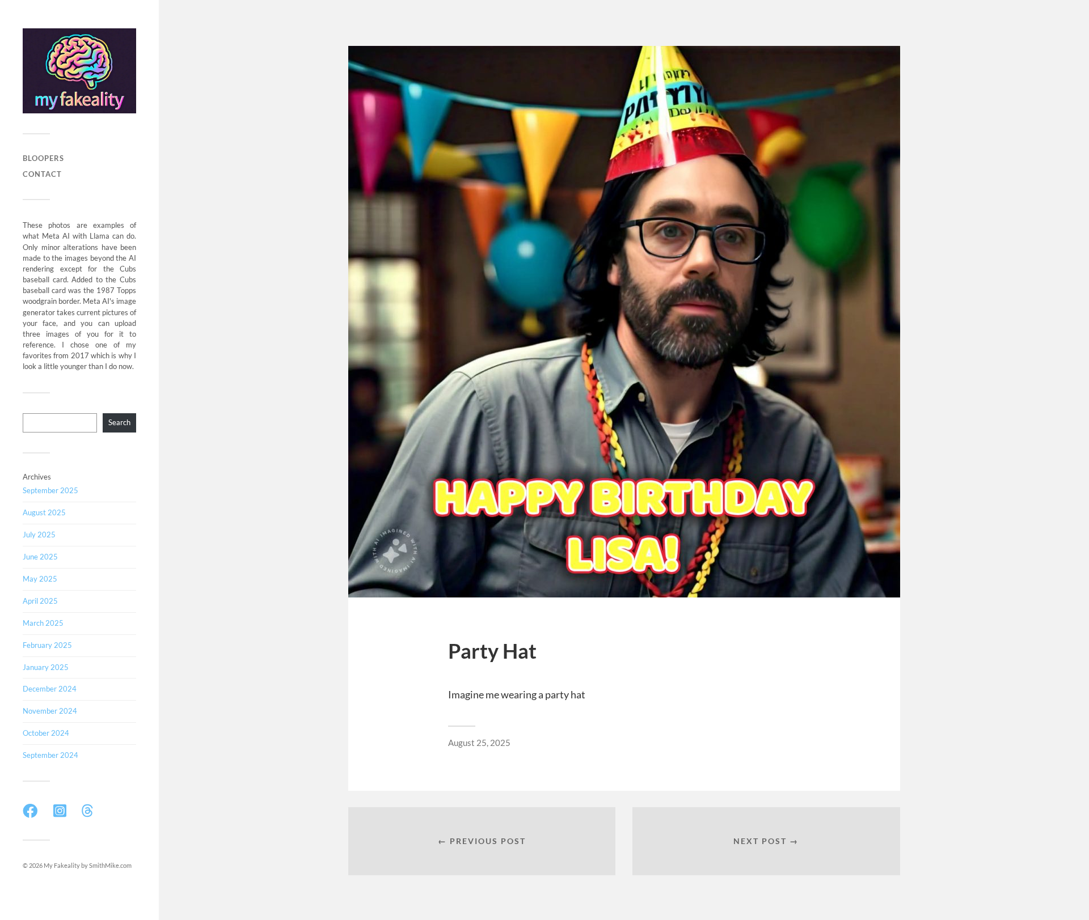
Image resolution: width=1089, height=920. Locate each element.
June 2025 (40, 556)
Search (119, 422)
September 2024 (50, 755)
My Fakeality (62, 865)
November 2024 (50, 710)
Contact (42, 174)
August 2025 (44, 512)
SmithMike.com (110, 865)
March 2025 (43, 623)
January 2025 (46, 667)
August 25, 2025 (479, 742)
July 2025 (39, 534)
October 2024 (46, 732)
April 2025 (40, 600)
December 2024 (50, 688)
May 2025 (40, 578)
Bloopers (43, 158)
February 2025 (47, 645)
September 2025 (50, 490)
